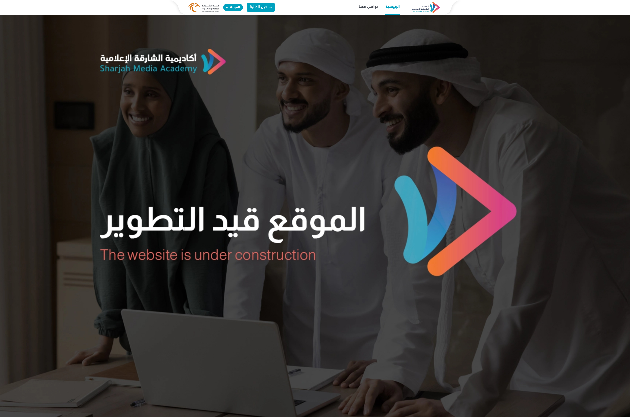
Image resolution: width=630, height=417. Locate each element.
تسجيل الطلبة (261, 7)
